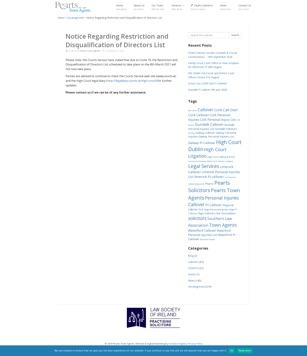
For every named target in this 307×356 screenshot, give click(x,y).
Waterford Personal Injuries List (209, 232)
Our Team (158, 7)
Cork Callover (198, 115)
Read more (245, 350)
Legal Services (203, 166)
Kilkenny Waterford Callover (212, 161)
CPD (238, 120)
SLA (201, 209)
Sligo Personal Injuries (216, 209)
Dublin (191, 125)
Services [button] (177, 7)
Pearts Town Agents (72, 7)
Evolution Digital (177, 343)
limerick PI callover (209, 176)
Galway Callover (205, 132)
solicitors (197, 218)
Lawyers (229, 161)
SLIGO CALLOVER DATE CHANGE (207, 83)
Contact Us (244, 7)
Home (121, 7)
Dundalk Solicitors (226, 129)
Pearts (209, 183)
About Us (139, 7)
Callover (205, 109)
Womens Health (207, 239)
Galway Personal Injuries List (216, 136)
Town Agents (223, 225)
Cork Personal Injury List (218, 119)
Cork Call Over (226, 109)
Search (235, 35)
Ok (231, 350)
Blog (190, 255)
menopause (230, 177)
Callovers (193, 262)
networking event (196, 184)
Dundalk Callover (209, 124)
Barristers (192, 110)
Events (192, 274)
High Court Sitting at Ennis (221, 156)
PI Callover (213, 205)
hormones (193, 161)
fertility (191, 133)
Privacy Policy (195, 343)
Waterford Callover (202, 230)
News (225, 7)
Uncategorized (196, 286)
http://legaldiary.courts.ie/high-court (131, 81)
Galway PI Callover (201, 143)
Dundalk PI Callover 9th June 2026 (207, 89)
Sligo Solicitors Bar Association (217, 213)
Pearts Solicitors (201, 7)
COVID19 (193, 268)
